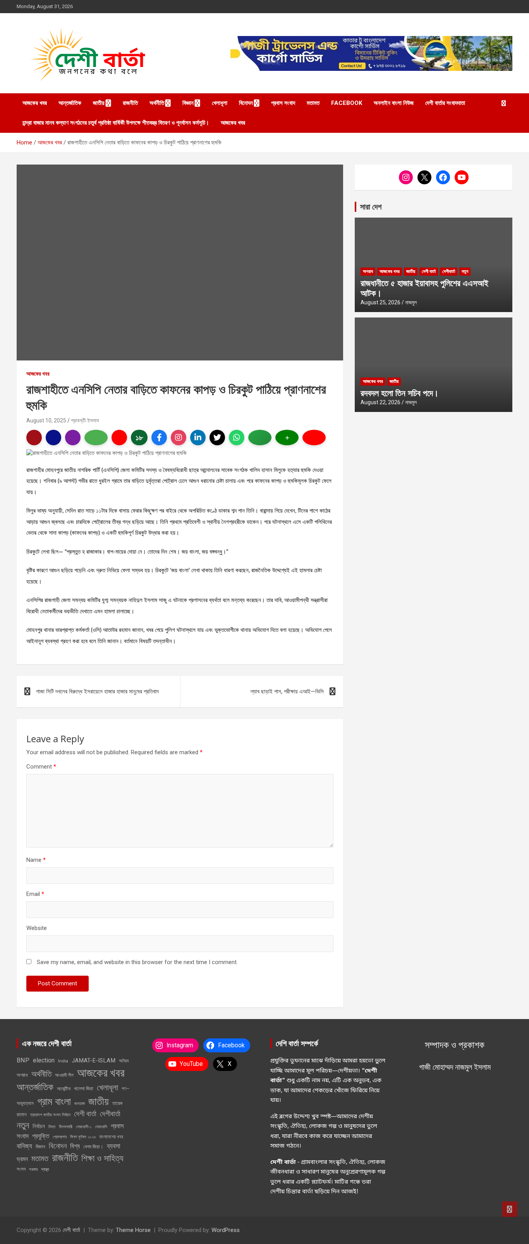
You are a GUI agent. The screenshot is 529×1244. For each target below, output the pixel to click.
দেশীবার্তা (448, 271)
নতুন (465, 271)
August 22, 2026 (380, 402)
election (44, 1060)
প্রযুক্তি (40, 1136)
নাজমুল (411, 302)
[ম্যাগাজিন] (73, 437)
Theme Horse (133, 1230)
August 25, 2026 (380, 302)
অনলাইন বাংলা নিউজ (394, 103)
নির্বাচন (39, 1126)
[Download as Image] (96, 437)
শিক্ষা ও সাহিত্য (102, 1158)
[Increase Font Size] (287, 437)
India (63, 1061)
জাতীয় (99, 103)
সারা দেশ (370, 206)
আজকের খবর (34, 103)
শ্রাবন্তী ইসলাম (85, 420)
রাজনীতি (130, 103)
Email (35, 894)
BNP (23, 1060)
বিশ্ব (75, 1146)
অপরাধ (368, 271)
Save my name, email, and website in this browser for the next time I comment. (137, 962)
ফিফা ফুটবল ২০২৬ (83, 1136)
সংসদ (21, 1169)
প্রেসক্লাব (60, 1136)
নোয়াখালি (101, 1126)
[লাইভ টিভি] (119, 437)
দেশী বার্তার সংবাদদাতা (445, 103)
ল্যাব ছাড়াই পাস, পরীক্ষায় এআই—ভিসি (287, 691)
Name (36, 859)
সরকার (33, 1169)
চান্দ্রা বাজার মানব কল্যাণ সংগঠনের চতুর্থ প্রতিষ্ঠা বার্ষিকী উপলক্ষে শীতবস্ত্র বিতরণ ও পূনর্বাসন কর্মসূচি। (115, 122)
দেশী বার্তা (429, 271)
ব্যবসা (113, 1146)
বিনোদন (246, 103)
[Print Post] (34, 437)
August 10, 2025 (46, 420)
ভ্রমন (22, 1159)
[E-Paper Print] (53, 437)
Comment (41, 766)
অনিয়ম (124, 1061)
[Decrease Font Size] (314, 437)
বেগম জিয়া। (93, 1147)
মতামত (313, 103)
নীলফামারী (65, 1126)
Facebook (346, 103)
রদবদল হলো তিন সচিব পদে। (400, 392)
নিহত (51, 1126)
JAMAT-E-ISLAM (93, 1060)
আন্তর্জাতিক (69, 103)
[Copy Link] (259, 437)
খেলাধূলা (219, 103)
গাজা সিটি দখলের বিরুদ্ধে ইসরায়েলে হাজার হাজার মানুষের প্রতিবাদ (97, 691)
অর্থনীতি (156, 103)
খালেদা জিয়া (83, 1088)
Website (36, 928)
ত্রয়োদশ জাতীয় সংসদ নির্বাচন (50, 1114)
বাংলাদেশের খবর (111, 1136)
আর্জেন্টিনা (63, 1088)
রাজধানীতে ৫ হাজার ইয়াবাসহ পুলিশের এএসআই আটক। (424, 288)
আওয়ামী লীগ (64, 1075)
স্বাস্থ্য (45, 1169)
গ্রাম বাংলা (54, 1101)
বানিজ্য (24, 1146)
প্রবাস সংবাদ (283, 103)
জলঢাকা (79, 1103)
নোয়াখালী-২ (83, 1126)
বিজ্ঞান (188, 103)
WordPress (225, 1230)
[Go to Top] (509, 1209)
